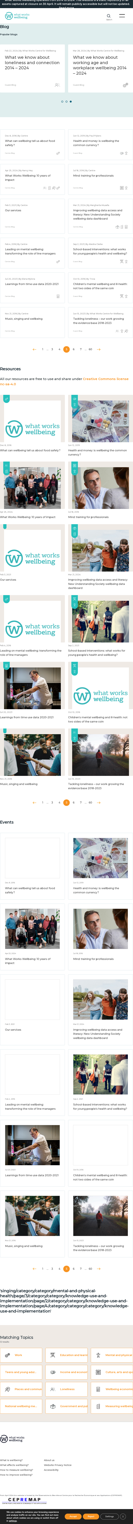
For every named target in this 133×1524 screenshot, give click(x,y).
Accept (73, 1516)
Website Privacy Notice (58, 1465)
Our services (13, 210)
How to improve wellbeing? (16, 1474)
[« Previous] (34, 349)
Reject (91, 1516)
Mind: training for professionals (93, 175)
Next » (98, 349)
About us (49, 1460)
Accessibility (51, 1469)
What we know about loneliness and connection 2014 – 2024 (32, 62)
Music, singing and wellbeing (23, 318)
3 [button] (71, 102)
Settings (109, 1516)
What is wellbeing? (11, 1460)
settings (13, 1520)
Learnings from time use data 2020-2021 (32, 284)
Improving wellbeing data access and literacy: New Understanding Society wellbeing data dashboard (97, 214)
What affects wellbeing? (14, 1465)
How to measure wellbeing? (16, 1469)
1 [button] (62, 102)
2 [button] (66, 102)
